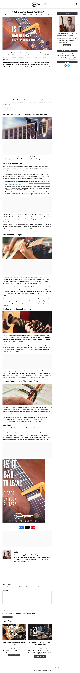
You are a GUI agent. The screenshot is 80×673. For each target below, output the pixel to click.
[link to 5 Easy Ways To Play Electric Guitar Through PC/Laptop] (40, 632)
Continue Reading (14, 655)
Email (4, 610)
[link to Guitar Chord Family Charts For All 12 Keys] (14, 632)
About (32, 667)
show (10, 108)
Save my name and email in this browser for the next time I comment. (22, 613)
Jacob (11, 14)
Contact (37, 667)
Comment (5, 590)
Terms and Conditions (46, 667)
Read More (67, 45)
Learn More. (72, 59)
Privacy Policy (55, 667)
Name (4, 606)
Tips (17, 14)
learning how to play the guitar (15, 156)
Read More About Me (23, 561)
